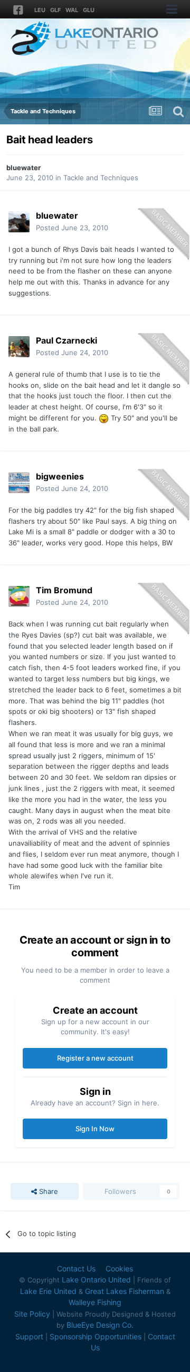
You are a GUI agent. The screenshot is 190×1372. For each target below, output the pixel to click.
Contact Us (76, 1268)
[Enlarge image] (104, 418)
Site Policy (32, 1313)
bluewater (23, 167)
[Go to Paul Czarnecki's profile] (19, 346)
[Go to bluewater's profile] (19, 221)
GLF (55, 10)
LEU (39, 10)
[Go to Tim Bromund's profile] (19, 596)
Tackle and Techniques (100, 177)
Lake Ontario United (96, 1279)
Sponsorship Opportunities (95, 1336)
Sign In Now (95, 1128)
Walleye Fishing (95, 1302)
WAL (71, 10)
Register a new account (95, 1058)
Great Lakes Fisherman (124, 1291)
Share (47, 1191)
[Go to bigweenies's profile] (19, 482)
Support (29, 1336)
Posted (72, 227)
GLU (88, 10)
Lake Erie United (48, 1291)
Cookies (119, 1268)
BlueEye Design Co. (100, 1324)
